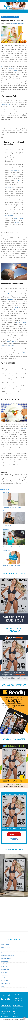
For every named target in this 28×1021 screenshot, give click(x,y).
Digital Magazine (19, 1000)
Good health (4, 966)
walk (15, 80)
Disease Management (6, 958)
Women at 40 (4, 980)
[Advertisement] (14, 905)
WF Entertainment (5, 1016)
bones (15, 309)
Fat (2, 66)
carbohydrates (15, 171)
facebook (2, 998)
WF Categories (4, 1009)
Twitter (4, 998)
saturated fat (9, 215)
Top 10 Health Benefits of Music (10, 526)
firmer (16, 307)
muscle (20, 461)
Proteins (9, 187)
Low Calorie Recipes (5, 1011)
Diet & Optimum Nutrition (7, 955)
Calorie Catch (4, 950)
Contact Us (15, 1016)
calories (10, 68)
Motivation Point (5, 969)
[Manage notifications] (24, 1018)
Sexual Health (4, 975)
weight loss (23, 428)
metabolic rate (5, 104)
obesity (22, 123)
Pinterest (7, 998)
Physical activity (11, 342)
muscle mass (5, 110)
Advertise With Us (19, 998)
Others (2, 986)
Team (14, 1011)
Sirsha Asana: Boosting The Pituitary (12, 507)
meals (17, 222)
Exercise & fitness (7, 17)
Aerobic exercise (13, 294)
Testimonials (15, 1014)
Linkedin (5, 998)
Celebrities (3, 953)
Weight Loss (15, 17)
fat (18, 180)
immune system (21, 322)
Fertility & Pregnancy (6, 964)
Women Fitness (8, 7)
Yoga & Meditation (5, 983)
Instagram (9, 998)
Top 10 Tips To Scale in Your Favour (11, 565)
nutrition (24, 353)
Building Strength (5, 947)
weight (16, 70)
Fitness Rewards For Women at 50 (11, 547)
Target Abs (3, 978)
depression (11, 345)
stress (3, 345)
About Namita (16, 1009)
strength (10, 299)
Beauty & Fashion (5, 944)
